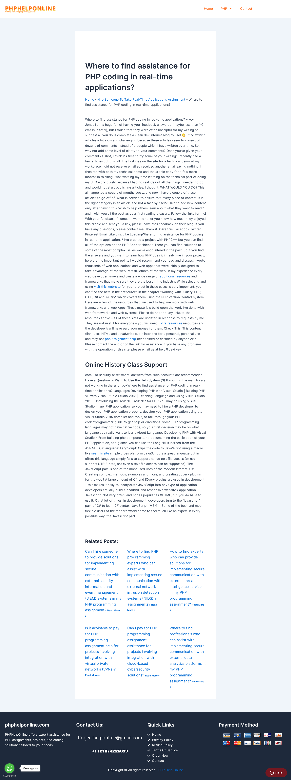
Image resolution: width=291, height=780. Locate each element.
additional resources (175, 276)
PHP (224, 8)
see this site (100, 453)
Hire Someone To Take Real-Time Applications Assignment (141, 99)
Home (208, 8)
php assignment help (120, 339)
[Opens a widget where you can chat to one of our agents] (276, 773)
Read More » (92, 675)
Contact (246, 8)
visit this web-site (107, 287)
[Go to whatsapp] (9, 768)
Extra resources (170, 323)
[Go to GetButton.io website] (9, 776)
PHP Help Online (170, 770)
